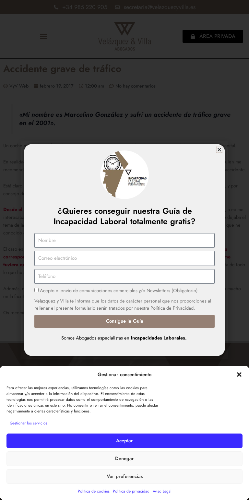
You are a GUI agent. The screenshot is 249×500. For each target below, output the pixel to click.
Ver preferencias (125, 476)
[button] (239, 374)
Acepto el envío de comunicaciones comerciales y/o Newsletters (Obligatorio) (119, 290)
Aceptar (124, 440)
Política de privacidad (131, 491)
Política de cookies (94, 491)
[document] (124, 250)
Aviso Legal (162, 491)
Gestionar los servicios (28, 423)
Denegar (124, 458)
